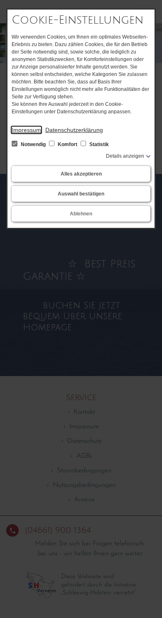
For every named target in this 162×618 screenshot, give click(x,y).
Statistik (98, 144)
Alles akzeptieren (81, 174)
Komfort (67, 144)
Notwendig (33, 144)
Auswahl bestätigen (81, 194)
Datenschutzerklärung (74, 130)
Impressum (26, 130)
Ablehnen (81, 214)
